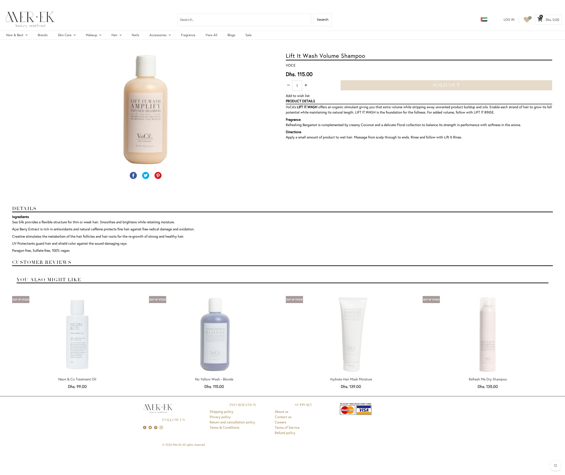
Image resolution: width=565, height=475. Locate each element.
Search (322, 19)
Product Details (300, 101)
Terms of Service (287, 427)
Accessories (158, 35)
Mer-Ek (177, 445)
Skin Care (65, 35)
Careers (280, 422)
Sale (248, 35)
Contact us (283, 416)
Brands (43, 35)
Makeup (91, 35)
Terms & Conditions (224, 427)
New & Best (14, 35)
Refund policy (285, 432)
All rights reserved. (193, 445)
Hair (114, 35)
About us (281, 411)
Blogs (231, 35)
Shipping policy (221, 411)
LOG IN (509, 19)
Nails (135, 35)
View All (211, 35)
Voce (291, 65)
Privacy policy (220, 416)
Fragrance (188, 35)
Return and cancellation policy (232, 422)
